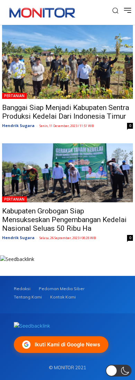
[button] (119, 371)
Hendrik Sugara (18, 125)
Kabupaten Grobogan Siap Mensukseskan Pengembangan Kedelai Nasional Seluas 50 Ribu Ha (64, 220)
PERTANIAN (14, 95)
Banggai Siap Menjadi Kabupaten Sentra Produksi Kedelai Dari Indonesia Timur (65, 111)
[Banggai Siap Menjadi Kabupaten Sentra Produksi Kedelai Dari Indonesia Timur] (67, 62)
